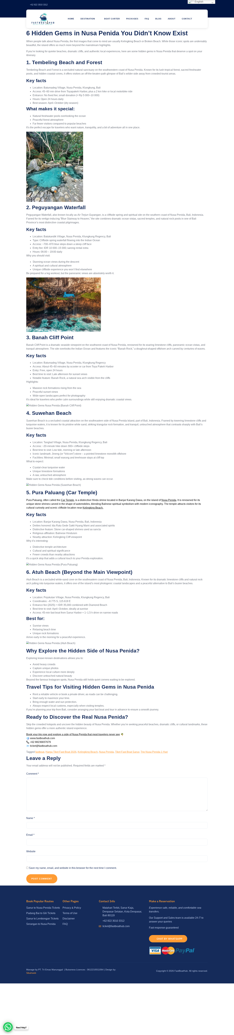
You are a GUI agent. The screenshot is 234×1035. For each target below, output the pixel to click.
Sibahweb (31, 973)
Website (30, 851)
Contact (187, 19)
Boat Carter (112, 19)
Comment (32, 773)
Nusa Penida (168, 500)
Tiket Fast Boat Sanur (127, 752)
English (198, 1)
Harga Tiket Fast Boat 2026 (61, 752)
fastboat (39, 752)
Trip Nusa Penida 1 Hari (154, 752)
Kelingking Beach (88, 752)
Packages (132, 19)
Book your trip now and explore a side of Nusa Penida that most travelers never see (73, 734)
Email (30, 834)
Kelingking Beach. (93, 507)
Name (30, 818)
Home (71, 19)
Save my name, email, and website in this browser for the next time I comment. (73, 868)
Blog (158, 19)
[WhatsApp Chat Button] (8, 1027)
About (171, 19)
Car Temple (67, 500)
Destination (88, 19)
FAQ (147, 19)
